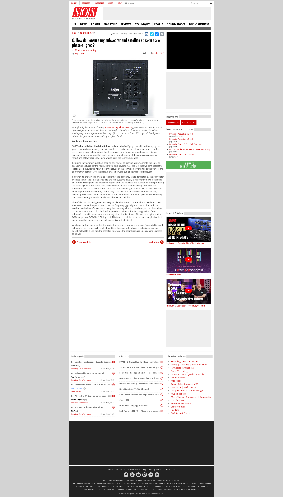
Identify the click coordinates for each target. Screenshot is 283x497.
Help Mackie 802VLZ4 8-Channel (134, 389)
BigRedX (74, 411)
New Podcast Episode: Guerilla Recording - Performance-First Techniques (140, 378)
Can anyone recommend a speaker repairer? (140, 394)
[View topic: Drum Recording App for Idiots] (161, 405)
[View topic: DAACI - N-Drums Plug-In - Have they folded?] (161, 362)
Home (75, 24)
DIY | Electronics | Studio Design (187, 390)
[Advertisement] (189, 190)
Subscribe (99, 3)
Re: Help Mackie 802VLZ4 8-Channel (87, 373)
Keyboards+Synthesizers (79, 403)
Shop (110, 3)
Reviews (126, 24)
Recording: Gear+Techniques (81, 369)
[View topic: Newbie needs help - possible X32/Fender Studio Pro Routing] (161, 383)
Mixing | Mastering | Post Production (189, 364)
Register (86, 3)
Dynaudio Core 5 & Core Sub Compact (185, 144)
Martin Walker (77, 388)
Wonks (74, 366)
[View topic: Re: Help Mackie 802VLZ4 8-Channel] (113, 373)
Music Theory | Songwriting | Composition (191, 397)
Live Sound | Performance (183, 387)
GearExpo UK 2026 (173, 274)
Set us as (128, 33)
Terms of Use (169, 469)
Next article (153, 242)
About (110, 469)
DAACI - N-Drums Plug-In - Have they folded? (139, 362)
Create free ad (188, 122)
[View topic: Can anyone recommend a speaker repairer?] (161, 394)
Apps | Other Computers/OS (184, 384)
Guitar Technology (180, 371)
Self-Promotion (76, 391)
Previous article (83, 242)
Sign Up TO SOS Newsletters (189, 165)
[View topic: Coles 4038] (161, 400)
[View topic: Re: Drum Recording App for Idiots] (113, 407)
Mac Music (176, 380)
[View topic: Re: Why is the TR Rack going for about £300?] (113, 396)
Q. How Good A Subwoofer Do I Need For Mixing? (190, 149)
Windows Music (178, 377)
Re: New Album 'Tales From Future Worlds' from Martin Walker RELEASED (92, 384)
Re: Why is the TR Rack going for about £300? (92, 396)
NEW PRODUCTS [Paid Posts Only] (187, 374)
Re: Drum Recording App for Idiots (87, 407)
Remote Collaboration (181, 403)
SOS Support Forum (180, 413)
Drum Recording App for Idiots (133, 405)
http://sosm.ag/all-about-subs (118, 127)
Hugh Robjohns (81, 53)
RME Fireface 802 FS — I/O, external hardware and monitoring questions (140, 411)
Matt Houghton (77, 400)
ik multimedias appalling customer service (139, 373)
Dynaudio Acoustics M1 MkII (181, 139)
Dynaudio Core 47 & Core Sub (182, 154)
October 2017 (158, 53)
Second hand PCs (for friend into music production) (140, 367)
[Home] (85, 12)
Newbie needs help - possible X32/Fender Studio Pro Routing (140, 383)
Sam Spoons (76, 377)
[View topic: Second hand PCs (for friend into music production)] (161, 367)
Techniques (142, 24)
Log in (74, 3)
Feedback (175, 410)
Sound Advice (176, 24)
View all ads (173, 122)
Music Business (199, 24)
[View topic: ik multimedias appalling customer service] (161, 373)
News (83, 24)
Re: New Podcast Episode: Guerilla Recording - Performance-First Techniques (92, 362)
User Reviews (177, 400)
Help (120, 3)
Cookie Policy (134, 469)
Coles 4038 (124, 400)
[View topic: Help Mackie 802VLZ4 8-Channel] (161, 389)
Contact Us (120, 469)
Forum (95, 24)
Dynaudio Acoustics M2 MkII (181, 134)
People (158, 24)
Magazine (110, 24)
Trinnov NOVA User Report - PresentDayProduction (185, 305)
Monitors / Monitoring (85, 50)
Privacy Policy (155, 469)
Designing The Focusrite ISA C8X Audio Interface (185, 243)
